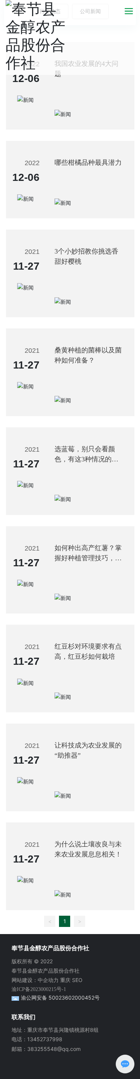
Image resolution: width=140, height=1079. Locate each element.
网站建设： (25, 980)
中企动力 (48, 980)
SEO (77, 980)
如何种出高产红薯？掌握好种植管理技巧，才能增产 (88, 558)
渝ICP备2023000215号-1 (39, 989)
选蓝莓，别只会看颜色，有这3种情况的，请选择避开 (86, 459)
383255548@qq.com (54, 1049)
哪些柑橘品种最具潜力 (88, 162)
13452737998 (44, 1039)
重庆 (65, 980)
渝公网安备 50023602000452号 (60, 997)
